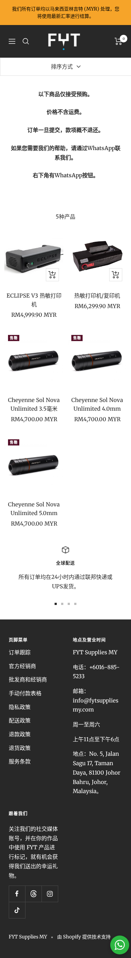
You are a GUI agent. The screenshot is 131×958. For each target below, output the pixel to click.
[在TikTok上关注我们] (17, 910)
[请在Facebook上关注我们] (17, 894)
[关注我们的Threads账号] (33, 894)
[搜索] (26, 41)
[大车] (118, 41)
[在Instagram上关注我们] (49, 894)
